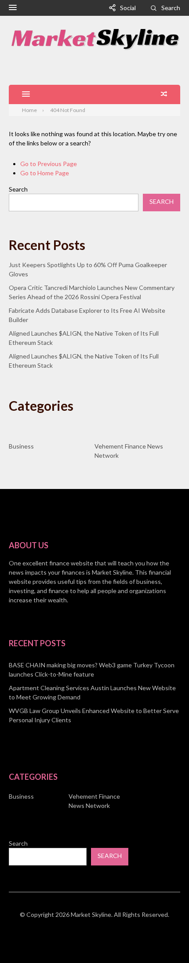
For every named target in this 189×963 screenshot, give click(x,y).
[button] (13, 8)
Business (21, 446)
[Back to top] (164, 938)
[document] (94, 692)
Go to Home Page (44, 173)
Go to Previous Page (48, 163)
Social (128, 7)
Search (170, 7)
